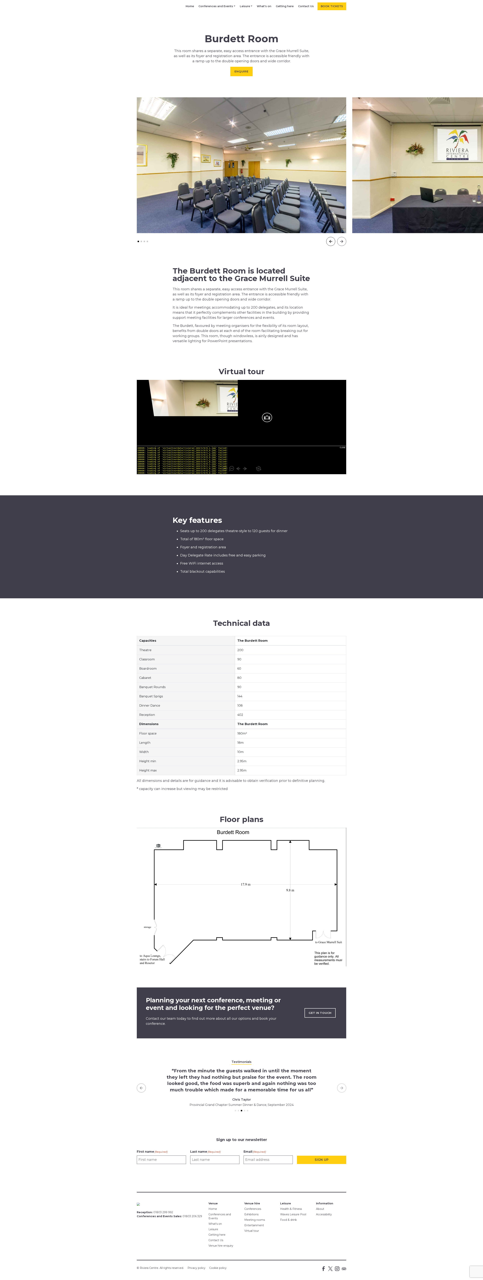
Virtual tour (251, 1230)
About (320, 1209)
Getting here (285, 6)
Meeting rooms (254, 1220)
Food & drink (288, 1220)
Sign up (322, 1160)
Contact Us (306, 6)
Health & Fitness (291, 1209)
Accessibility (324, 1214)
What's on (264, 6)
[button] (138, 241)
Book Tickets (332, 6)
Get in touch (320, 1013)
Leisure (245, 6)
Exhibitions (251, 1214)
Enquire (241, 71)
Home (190, 6)
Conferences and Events (215, 6)
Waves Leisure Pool (293, 1214)
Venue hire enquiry (220, 1245)
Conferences (252, 1209)
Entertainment (254, 1225)
